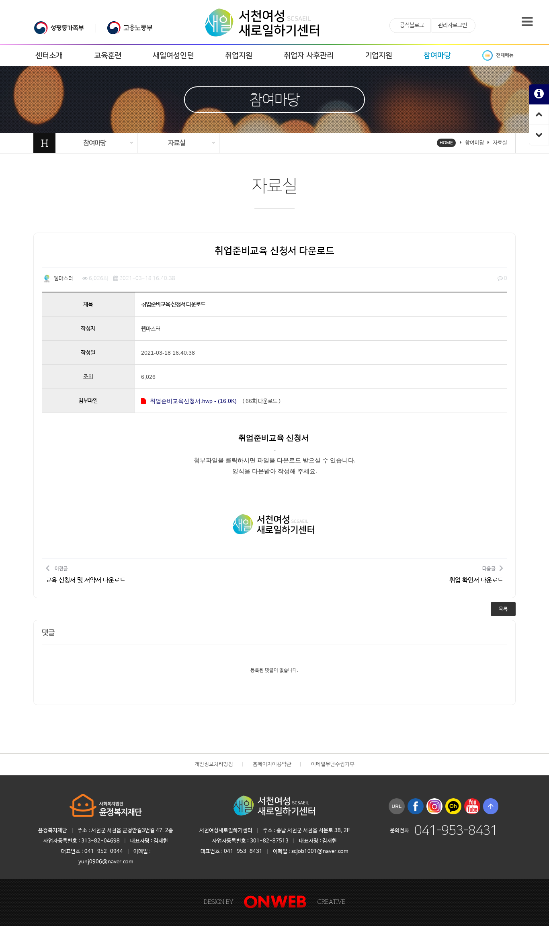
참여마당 (437, 55)
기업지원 (378, 55)
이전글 (85, 575)
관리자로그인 (452, 25)
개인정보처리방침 (214, 764)
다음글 (476, 575)
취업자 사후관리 (309, 55)
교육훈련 (107, 55)
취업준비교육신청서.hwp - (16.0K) (193, 401)
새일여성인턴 (173, 55)
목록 (503, 609)
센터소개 (49, 55)
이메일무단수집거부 (332, 764)
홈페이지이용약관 (272, 764)
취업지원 (238, 55)
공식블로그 (412, 25)
